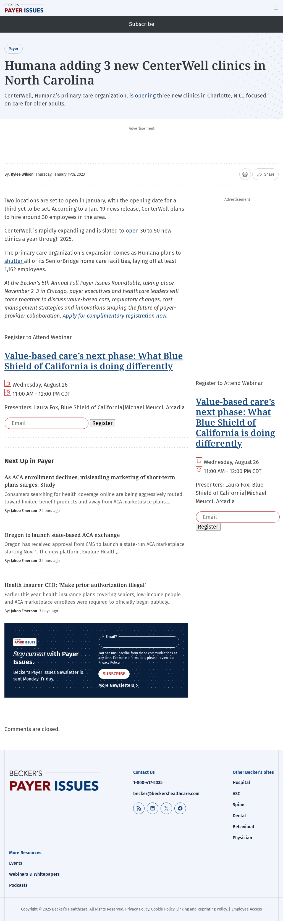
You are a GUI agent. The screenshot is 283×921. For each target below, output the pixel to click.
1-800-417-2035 (148, 782)
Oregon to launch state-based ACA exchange (62, 535)
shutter (14, 261)
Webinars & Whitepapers (34, 874)
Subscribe (141, 24)
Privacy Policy (108, 662)
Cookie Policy (162, 909)
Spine (238, 804)
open (132, 230)
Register (102, 423)
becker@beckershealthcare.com (166, 793)
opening (145, 95)
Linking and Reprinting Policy (201, 909)
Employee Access (247, 909)
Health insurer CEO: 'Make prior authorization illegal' (75, 585)
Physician (242, 837)
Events (15, 863)
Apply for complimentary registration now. (115, 315)
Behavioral (243, 826)
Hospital (241, 782)
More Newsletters (116, 685)
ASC (236, 793)
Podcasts (18, 885)
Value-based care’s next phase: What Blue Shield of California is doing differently (93, 361)
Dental (239, 815)
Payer (14, 48)
